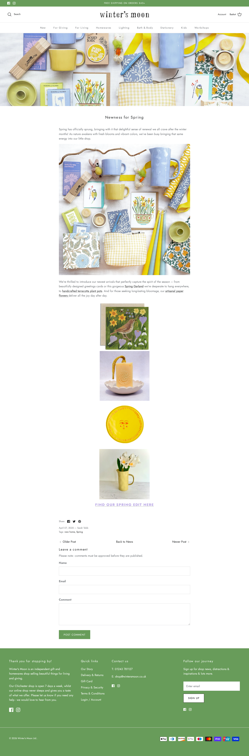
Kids (184, 28)
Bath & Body (145, 28)
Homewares (103, 28)
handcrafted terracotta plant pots (82, 291)
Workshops (201, 28)
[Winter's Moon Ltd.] (125, 14)
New (43, 28)
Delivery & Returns (92, 675)
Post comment (74, 634)
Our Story (87, 669)
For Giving (60, 28)
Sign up (193, 698)
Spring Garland (134, 286)
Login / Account (91, 700)
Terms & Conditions (92, 693)
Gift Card (86, 681)
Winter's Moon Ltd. (27, 738)
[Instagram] (14, 3)
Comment (65, 600)
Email (62, 581)
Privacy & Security (92, 687)
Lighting (124, 28)
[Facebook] (8, 3)
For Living (82, 28)
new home (70, 532)
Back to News (124, 542)
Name (63, 563)
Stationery (167, 28)
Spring (79, 532)
